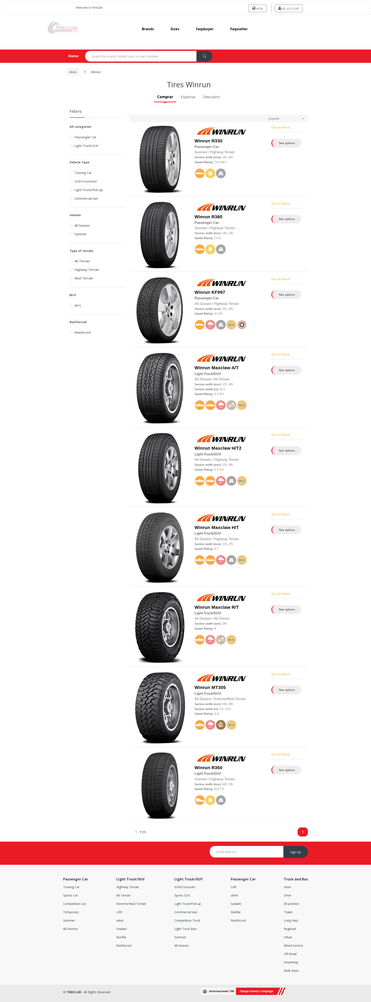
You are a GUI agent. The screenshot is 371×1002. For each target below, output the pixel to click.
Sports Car (70, 895)
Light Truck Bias (185, 929)
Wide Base (291, 971)
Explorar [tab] (188, 96)
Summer (81, 234)
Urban (288, 937)
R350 (216, 767)
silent (120, 920)
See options (287, 143)
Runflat (121, 937)
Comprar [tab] (165, 96)
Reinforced (83, 332)
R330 (216, 140)
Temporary (71, 912)
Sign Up (295, 852)
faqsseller (239, 29)
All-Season (82, 225)
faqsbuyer (205, 29)
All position (291, 904)
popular (274, 118)
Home (69, 56)
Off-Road (290, 954)
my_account (290, 9)
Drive (287, 895)
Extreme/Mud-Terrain (131, 904)
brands (148, 29)
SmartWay (291, 962)
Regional (290, 929)
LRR (119, 912)
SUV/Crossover (86, 181)
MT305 (218, 687)
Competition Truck (187, 920)
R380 (216, 216)
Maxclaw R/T (225, 607)
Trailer (288, 912)
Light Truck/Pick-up (89, 190)
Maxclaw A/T (225, 367)
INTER (259, 9)
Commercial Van (86, 198)
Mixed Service (293, 945)
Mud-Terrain (84, 278)
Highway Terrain (87, 269)
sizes (174, 29)
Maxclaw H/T (225, 527)
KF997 (218, 292)
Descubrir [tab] (211, 96)
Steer (287, 887)
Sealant (121, 929)
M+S (78, 305)
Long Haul (291, 920)
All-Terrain (82, 261)
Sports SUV (182, 895)
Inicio (72, 72)
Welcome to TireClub (89, 7)
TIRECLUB (74, 992)
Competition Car (74, 904)
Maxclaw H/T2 (226, 448)
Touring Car (83, 172)
